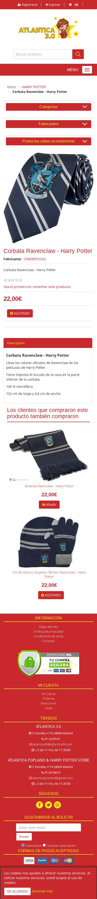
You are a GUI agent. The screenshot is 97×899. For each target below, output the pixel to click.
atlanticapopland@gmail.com (53, 778)
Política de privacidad (48, 631)
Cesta (48, 708)
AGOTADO (21, 313)
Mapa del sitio (48, 627)
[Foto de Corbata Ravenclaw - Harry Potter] (48, 197)
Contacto (48, 641)
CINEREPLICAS (35, 259)
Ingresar (54, 4)
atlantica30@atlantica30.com (52, 744)
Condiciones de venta (48, 636)
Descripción (16, 343)
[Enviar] (78, 54)
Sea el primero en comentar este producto (37, 286)
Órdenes (49, 698)
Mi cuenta (48, 694)
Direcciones (48, 703)
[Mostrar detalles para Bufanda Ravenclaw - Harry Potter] (48, 455)
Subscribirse (33, 846)
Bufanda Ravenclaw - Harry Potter (49, 486)
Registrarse (29, 4)
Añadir (51, 504)
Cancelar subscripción (61, 846)
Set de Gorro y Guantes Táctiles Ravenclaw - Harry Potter (49, 574)
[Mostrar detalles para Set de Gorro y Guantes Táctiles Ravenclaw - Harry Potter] (48, 542)
